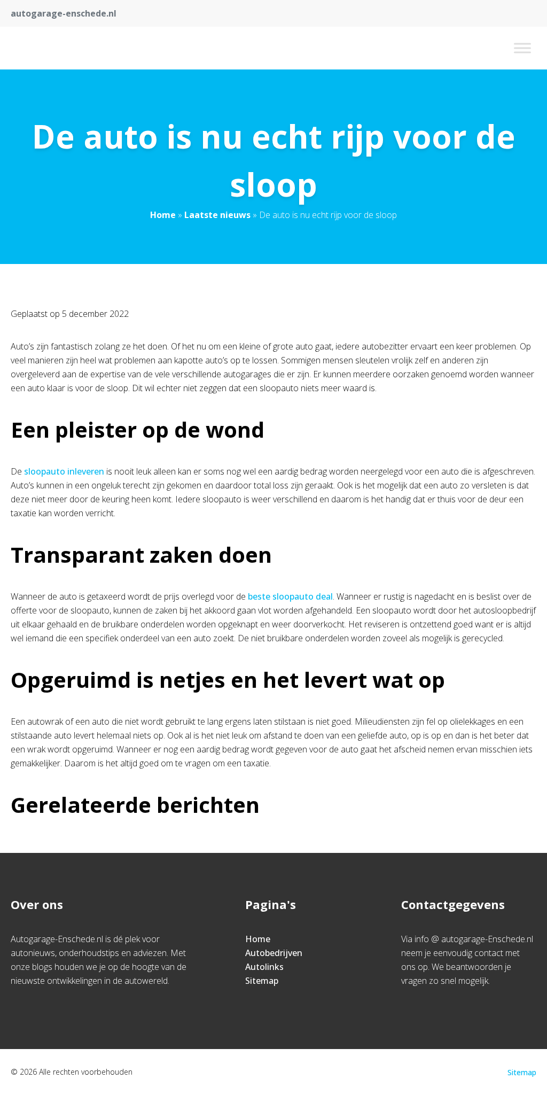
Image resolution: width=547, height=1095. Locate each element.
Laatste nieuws (217, 215)
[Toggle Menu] (522, 48)
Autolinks (264, 967)
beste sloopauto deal (290, 596)
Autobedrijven (273, 953)
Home (163, 215)
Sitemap (261, 981)
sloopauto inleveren (64, 471)
